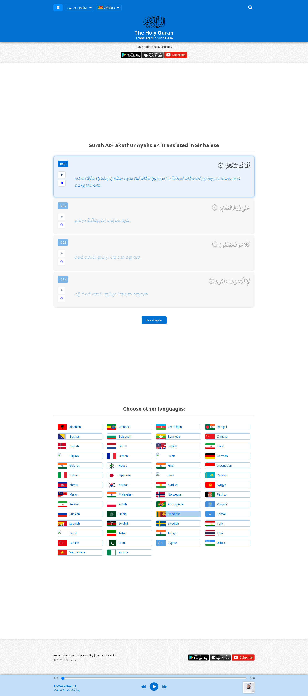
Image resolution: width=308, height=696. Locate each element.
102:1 (63, 164)
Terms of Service (106, 655)
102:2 (63, 206)
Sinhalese (109, 7)
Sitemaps (69, 655)
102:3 (63, 242)
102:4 (63, 279)
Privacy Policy (85, 655)
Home (57, 655)
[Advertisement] (154, 99)
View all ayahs (154, 320)
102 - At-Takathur (77, 7)
